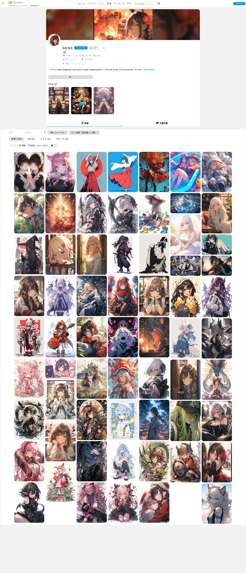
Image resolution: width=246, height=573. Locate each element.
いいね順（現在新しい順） (84, 132)
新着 (109, 3)
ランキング (119, 3)
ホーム (81, 3)
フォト (101, 3)
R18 (129, 3)
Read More (149, 70)
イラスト (91, 3)
